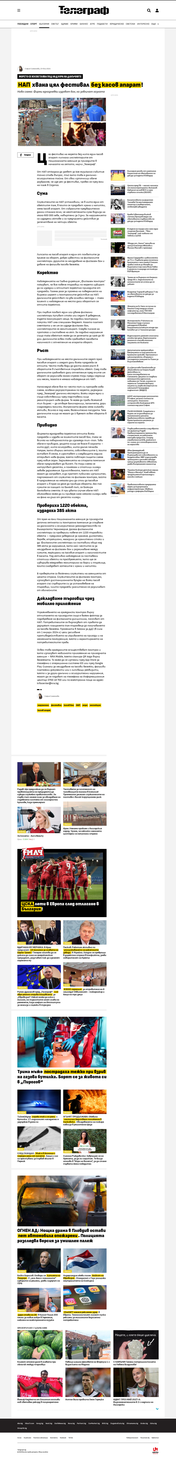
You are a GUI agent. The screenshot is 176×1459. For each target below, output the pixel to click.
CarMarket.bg (94, 1423)
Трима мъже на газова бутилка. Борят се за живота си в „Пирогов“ (62, 1077)
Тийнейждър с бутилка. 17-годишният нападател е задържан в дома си (38, 1119)
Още (153, 24)
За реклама (27, 1437)
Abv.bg (20, 1423)
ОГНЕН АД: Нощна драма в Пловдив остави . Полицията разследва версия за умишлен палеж (61, 1235)
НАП (78, 705)
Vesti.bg (48, 1423)
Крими (74, 24)
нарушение (43, 705)
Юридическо (117, 24)
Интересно (143, 24)
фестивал (56, 705)
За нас (19, 1437)
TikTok (70, 1437)
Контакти (54, 1437)
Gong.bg (39, 1423)
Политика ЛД (144, 1437)
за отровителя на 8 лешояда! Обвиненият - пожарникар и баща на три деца (83, 992)
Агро (92, 24)
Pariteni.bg (81, 1423)
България (44, 24)
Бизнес (84, 24)
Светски (130, 24)
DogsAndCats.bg (117, 1423)
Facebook (63, 1437)
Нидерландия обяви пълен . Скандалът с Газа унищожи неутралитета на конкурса (84, 1278)
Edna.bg (153, 1423)
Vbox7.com (29, 1423)
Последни (22, 24)
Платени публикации (40, 1437)
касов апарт (44, 710)
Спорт (33, 24)
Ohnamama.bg (132, 1423)
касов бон (69, 705)
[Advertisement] (62, 734)
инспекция (95, 705)
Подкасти (102, 24)
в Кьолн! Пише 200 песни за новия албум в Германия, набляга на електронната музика (37, 1317)
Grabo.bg (144, 1423)
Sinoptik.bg (22, 1428)
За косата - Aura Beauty (30, 836)
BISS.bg (105, 1423)
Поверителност (132, 1437)
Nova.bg (71, 1423)
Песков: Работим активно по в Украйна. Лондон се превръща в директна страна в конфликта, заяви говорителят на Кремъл (84, 952)
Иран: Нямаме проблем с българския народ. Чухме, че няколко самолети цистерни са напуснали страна (82, 831)
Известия (155, 1437)
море (85, 705)
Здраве (64, 24)
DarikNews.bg (60, 1423)
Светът (55, 24)
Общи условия (43, 1452)
